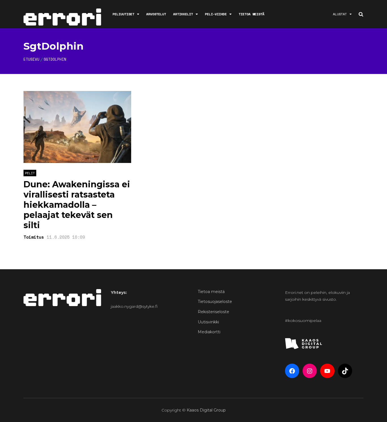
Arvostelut (156, 14)
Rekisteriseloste (213, 311)
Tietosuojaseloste (215, 301)
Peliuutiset (123, 14)
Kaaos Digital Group (206, 410)
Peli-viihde (216, 14)
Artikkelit (183, 14)
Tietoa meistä (251, 14)
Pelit (30, 173)
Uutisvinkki (208, 322)
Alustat (340, 14)
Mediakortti (209, 331)
